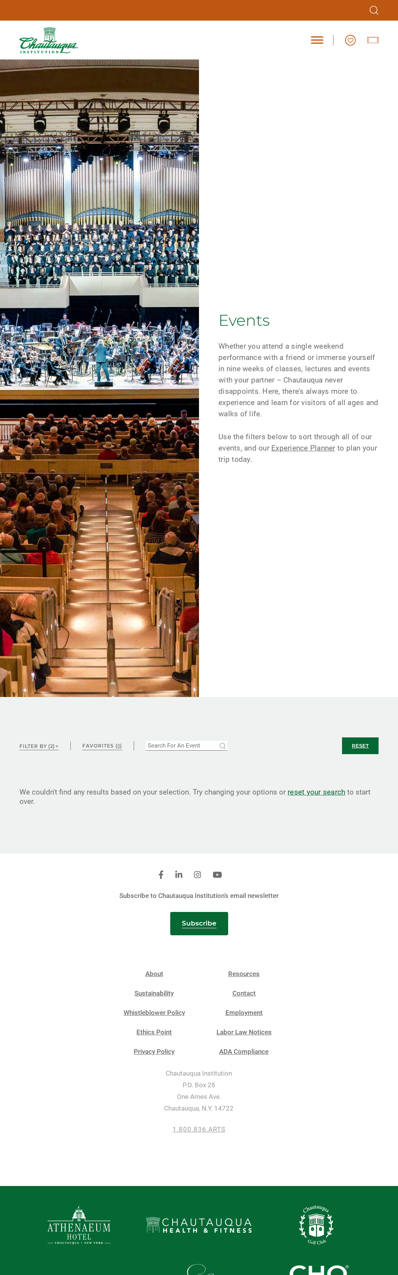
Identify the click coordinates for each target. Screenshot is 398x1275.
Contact (244, 993)
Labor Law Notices (244, 1032)
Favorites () (102, 746)
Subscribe (199, 923)
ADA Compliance (244, 1051)
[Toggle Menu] (317, 40)
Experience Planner (303, 448)
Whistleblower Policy (154, 1013)
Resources (244, 974)
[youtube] (217, 875)
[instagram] (197, 875)
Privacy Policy (154, 1051)
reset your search (316, 792)
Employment (244, 1013)
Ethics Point (154, 1032)
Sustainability (154, 993)
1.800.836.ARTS (199, 1129)
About (154, 974)
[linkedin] (178, 875)
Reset (360, 745)
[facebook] (161, 875)
